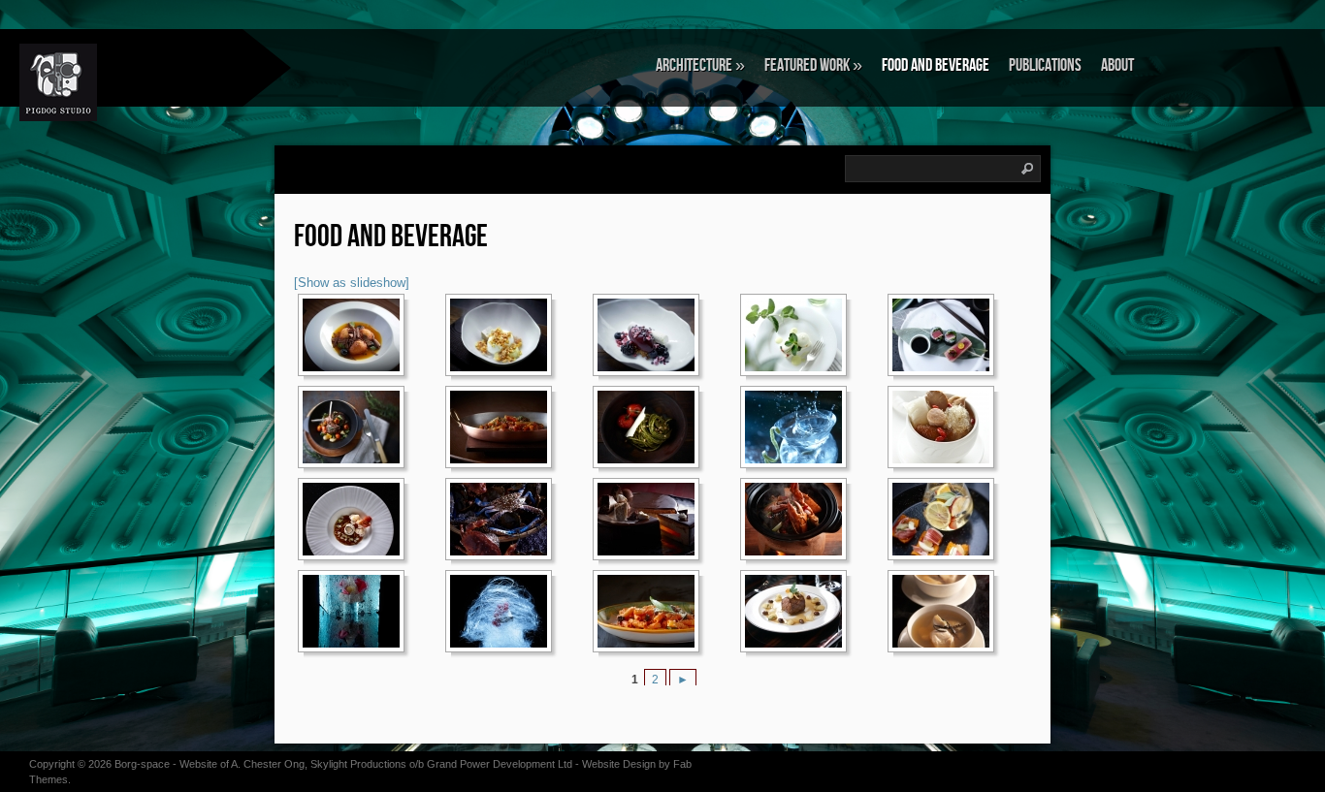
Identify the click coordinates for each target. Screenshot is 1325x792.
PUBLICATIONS (1045, 65)
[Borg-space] (121, 82)
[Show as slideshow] (351, 282)
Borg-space (142, 764)
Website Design (619, 764)
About (1117, 65)
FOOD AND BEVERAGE (935, 65)
